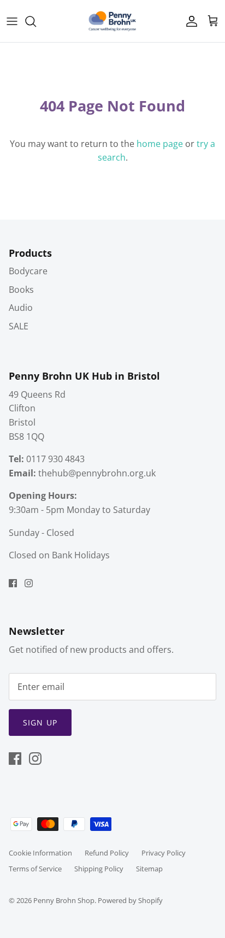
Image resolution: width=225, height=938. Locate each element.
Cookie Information (40, 853)
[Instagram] (29, 583)
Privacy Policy (163, 853)
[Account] (189, 21)
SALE (18, 326)
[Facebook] (13, 583)
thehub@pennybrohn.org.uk (97, 473)
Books (21, 290)
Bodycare (28, 271)
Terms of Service (35, 869)
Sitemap (149, 869)
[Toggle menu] (12, 21)
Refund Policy (107, 853)
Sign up (40, 722)
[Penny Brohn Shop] (112, 21)
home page (160, 144)
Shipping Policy (98, 869)
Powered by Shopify (130, 900)
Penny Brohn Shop (63, 900)
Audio (21, 308)
